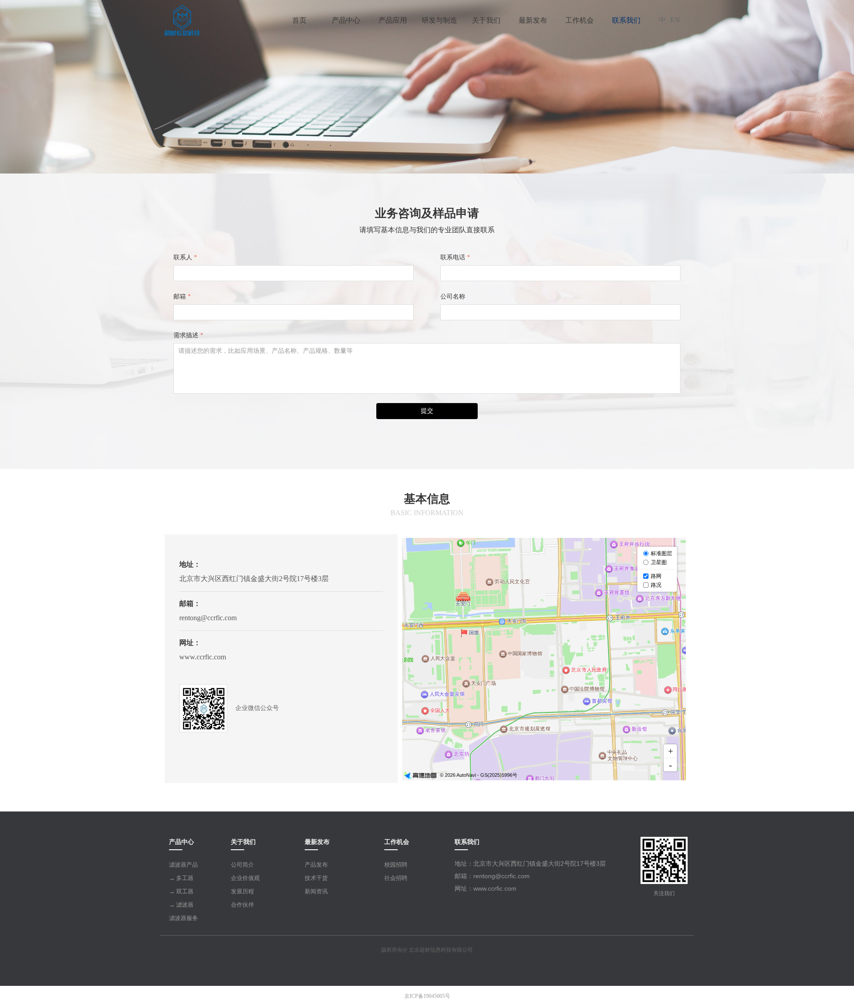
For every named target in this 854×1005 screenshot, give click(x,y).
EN (675, 20)
